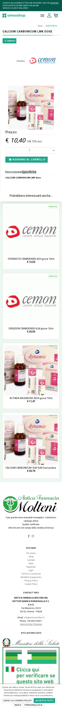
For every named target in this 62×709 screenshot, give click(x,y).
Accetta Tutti (44, 700)
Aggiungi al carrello (28, 159)
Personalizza (33, 705)
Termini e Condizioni (31, 574)
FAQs (31, 563)
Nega (17, 705)
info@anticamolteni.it (34, 617)
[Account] (49, 15)
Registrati (31, 567)
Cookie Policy (31, 584)
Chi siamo (31, 553)
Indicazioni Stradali (31, 624)
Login (31, 570)
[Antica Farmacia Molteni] (14, 15)
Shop (40, 26)
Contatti (31, 560)
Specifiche (29, 172)
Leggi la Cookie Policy (17, 700)
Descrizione (13, 172)
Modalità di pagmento (31, 577)
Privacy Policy (31, 580)
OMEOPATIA (51, 26)
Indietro (11, 41)
